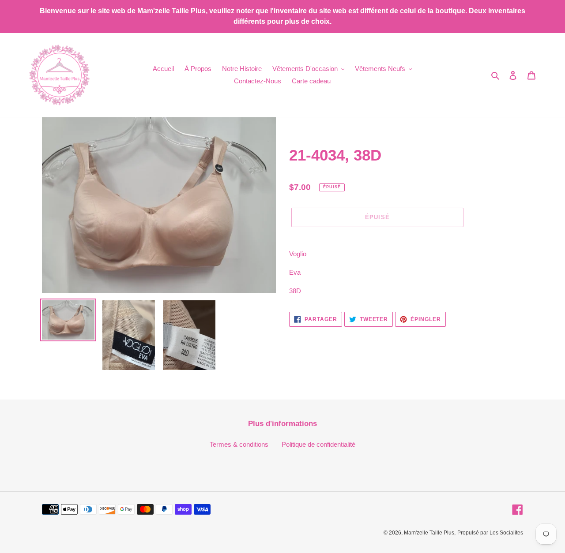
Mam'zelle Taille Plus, (430, 533)
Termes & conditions (239, 444)
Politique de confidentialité (318, 444)
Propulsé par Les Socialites (490, 533)
